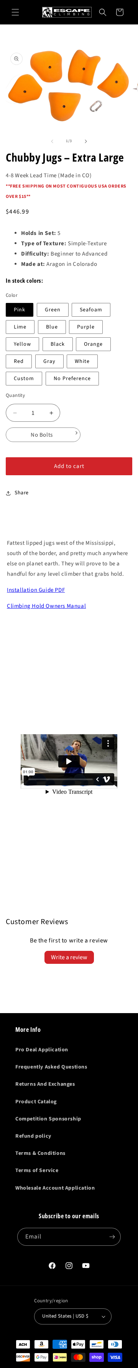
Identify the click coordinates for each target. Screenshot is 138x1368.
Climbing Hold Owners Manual (46, 606)
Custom (24, 378)
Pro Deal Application (41, 1050)
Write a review (69, 957)
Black (58, 344)
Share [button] (22, 493)
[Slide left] (52, 141)
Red (19, 361)
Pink (19, 310)
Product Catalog (36, 1102)
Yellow (22, 344)
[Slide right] (85, 141)
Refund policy (33, 1136)
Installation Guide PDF (36, 590)
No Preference (72, 378)
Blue (52, 327)
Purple (86, 327)
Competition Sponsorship (48, 1119)
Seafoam (91, 310)
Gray (49, 361)
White (82, 361)
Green (53, 310)
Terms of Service (37, 1170)
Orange (93, 344)
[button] (15, 12)
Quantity (15, 395)
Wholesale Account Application (55, 1188)
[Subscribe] (112, 1237)
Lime (20, 327)
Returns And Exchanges (45, 1084)
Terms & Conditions (40, 1153)
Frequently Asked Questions (51, 1067)
